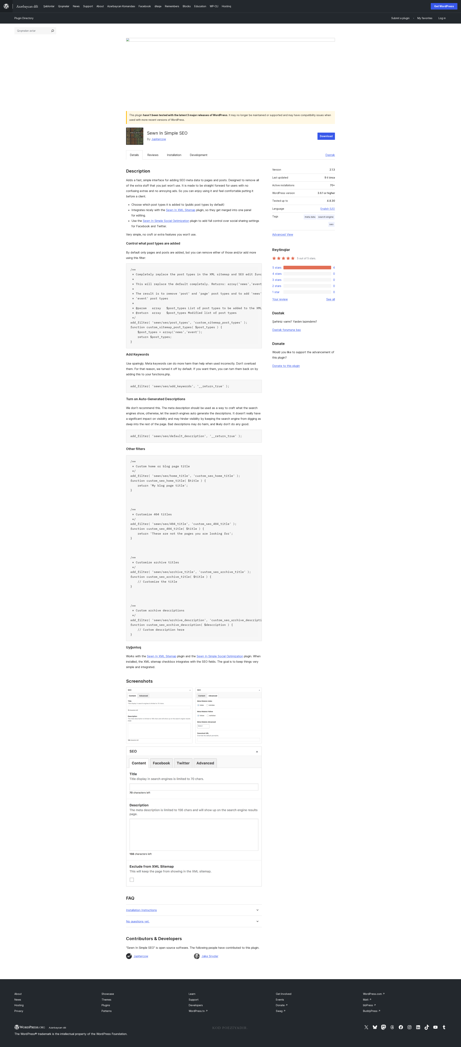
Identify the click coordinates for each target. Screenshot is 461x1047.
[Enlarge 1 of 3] (187, 692)
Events (280, 999)
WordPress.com (374, 993)
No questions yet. (137, 921)
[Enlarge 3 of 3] (257, 751)
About (18, 993)
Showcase (108, 993)
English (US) (328, 208)
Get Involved (283, 993)
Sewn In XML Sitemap (180, 210)
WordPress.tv (198, 1010)
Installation (174, 155)
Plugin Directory (23, 18)
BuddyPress (372, 1010)
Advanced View (282, 234)
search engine (326, 217)
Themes (106, 999)
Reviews (152, 155)
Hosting (19, 1005)
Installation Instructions (141, 910)
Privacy (18, 1010)
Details (134, 155)
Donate (282, 1005)
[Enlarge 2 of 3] (257, 692)
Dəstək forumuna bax (286, 330)
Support (193, 999)
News (17, 999)
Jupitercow (158, 139)
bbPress (369, 1005)
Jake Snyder (210, 956)
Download (326, 136)
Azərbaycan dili (57, 1027)
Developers (196, 1005)
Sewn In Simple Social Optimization (166, 221)
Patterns (107, 1010)
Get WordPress (444, 6)
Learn (192, 993)
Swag (281, 1010)
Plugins (106, 1005)
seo (331, 224)
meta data (310, 217)
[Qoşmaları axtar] (52, 30)
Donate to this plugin (286, 366)
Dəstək (330, 155)
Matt (367, 999)
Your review (280, 299)
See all (330, 299)
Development (198, 155)
